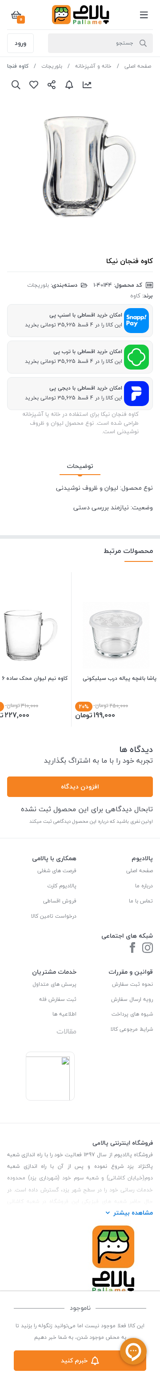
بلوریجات (51, 66)
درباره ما (144, 885)
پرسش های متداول (54, 984)
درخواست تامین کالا (53, 916)
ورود (20, 43)
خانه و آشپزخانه (93, 66)
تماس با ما (141, 901)
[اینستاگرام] (147, 949)
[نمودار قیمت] (87, 84)
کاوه (135, 296)
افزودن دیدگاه (80, 786)
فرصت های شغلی (56, 870)
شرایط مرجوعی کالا (132, 1029)
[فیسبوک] (132, 949)
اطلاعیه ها (64, 1014)
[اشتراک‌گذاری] (51, 84)
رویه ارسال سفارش (132, 999)
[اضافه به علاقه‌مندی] (34, 84)
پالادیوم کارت (61, 885)
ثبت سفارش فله (57, 999)
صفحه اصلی (137, 66)
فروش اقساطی (59, 901)
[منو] (144, 15)
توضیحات (80, 466)
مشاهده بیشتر (133, 1212)
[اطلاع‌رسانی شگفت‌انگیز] (69, 84)
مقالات (66, 1031)
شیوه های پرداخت (132, 1014)
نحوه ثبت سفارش (132, 984)
